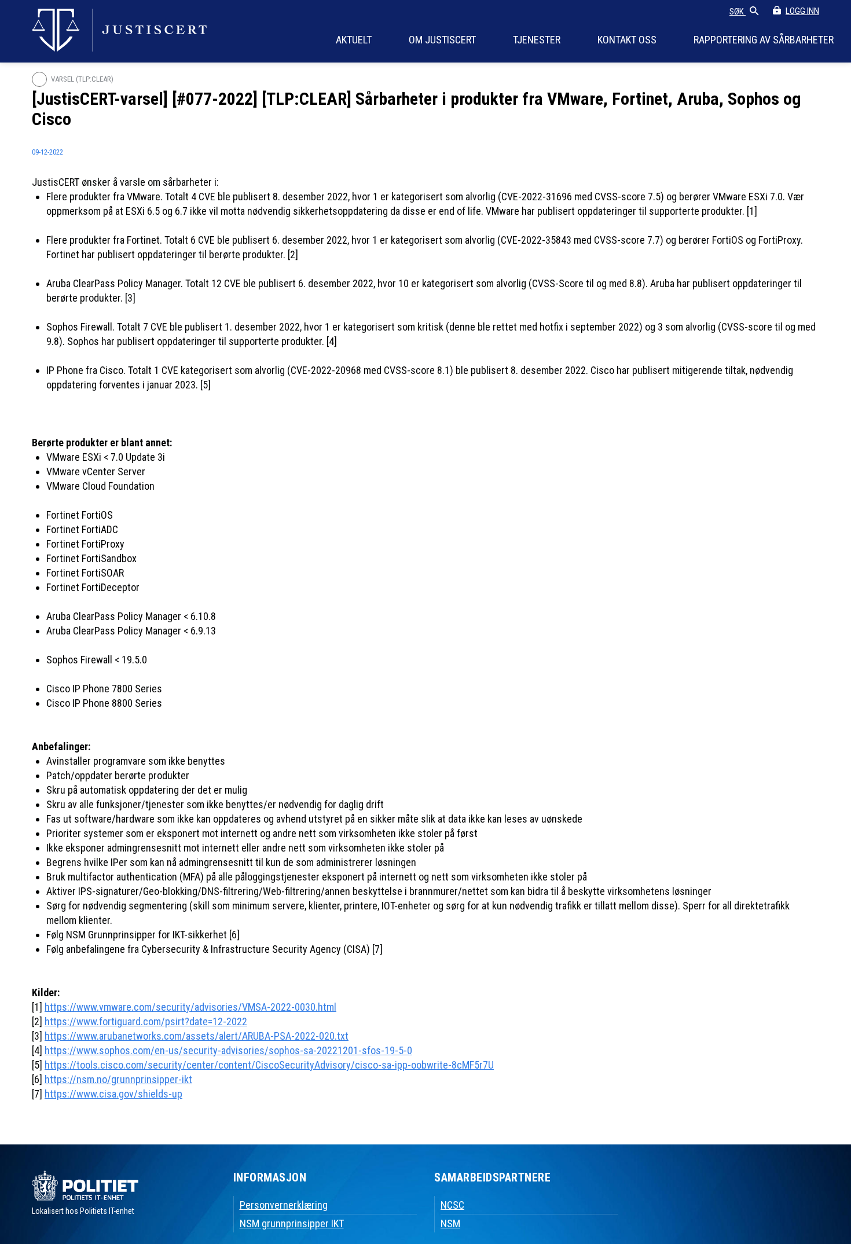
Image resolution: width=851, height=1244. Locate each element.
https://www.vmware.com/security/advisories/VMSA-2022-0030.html (190, 1007)
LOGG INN (802, 11)
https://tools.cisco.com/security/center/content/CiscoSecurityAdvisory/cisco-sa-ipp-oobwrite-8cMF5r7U (269, 1065)
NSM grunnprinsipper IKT (292, 1223)
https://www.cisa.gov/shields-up (113, 1094)
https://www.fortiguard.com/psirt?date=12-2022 (146, 1021)
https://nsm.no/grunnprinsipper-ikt (118, 1079)
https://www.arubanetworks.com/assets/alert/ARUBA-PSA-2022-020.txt (197, 1036)
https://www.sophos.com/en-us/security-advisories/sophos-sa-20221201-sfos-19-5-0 (228, 1050)
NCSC (452, 1205)
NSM (450, 1223)
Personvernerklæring (284, 1205)
